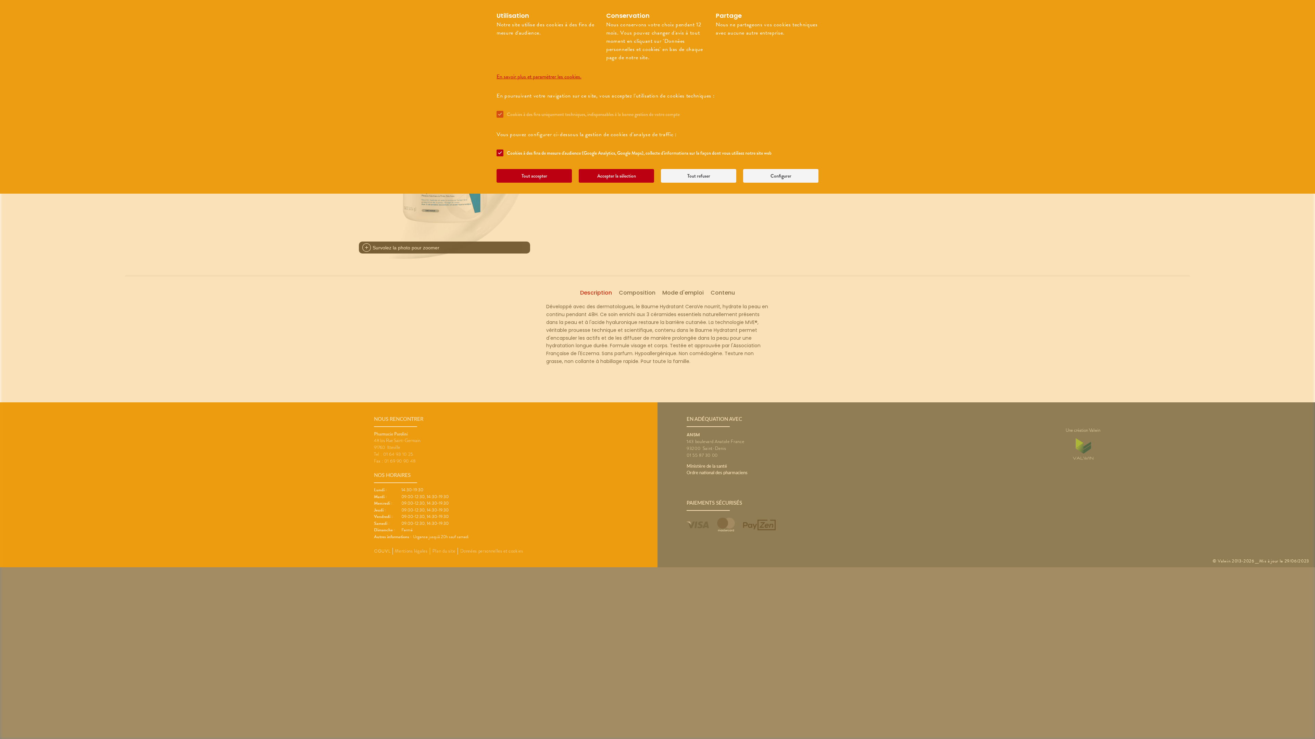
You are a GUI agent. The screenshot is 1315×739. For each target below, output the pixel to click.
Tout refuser (698, 175)
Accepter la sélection (616, 175)
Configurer (781, 175)
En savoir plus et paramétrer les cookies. (539, 77)
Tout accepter (534, 175)
